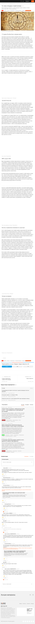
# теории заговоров (18, 10)
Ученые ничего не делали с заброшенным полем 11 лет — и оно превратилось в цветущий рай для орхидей (13, 410)
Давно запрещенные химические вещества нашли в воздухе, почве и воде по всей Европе (13, 425)
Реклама (32, 603)
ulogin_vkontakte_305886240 (7, 513)
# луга (20, 420)
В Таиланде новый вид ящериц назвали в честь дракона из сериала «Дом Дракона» (13, 440)
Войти (33, 1)
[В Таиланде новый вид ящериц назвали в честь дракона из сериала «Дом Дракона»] (29, 443)
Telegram (7, 366)
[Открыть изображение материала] (17, 21)
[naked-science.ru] (33, 621)
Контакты (24, 603)
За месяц (31, 404)
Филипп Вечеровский (6, 477)
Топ (2, 10)
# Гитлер (8, 10)
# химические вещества (9, 436)
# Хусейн (23, 10)
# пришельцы (12, 10)
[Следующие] (33, 595)
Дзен (17, 366)
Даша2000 (4, 562)
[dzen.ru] (29, 621)
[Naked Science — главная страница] (5, 1)
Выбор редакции (28, 10)
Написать (27, 1)
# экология (8, 421)
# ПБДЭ (3, 436)
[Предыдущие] (30, 595)
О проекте (28, 603)
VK (28, 366)
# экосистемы (13, 421)
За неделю (27, 404)
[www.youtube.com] (27, 621)
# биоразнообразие (9, 420)
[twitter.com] (23, 621)
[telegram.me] (31, 621)
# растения (4, 421)
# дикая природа (15, 420)
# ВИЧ (5, 10)
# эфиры (14, 436)
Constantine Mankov (6, 485)
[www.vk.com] (25, 621)
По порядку (31, 456)
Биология (3, 420)
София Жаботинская (11, 393)
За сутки (22, 404)
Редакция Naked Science (11, 3)
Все (15, 384)
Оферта (20, 603)
